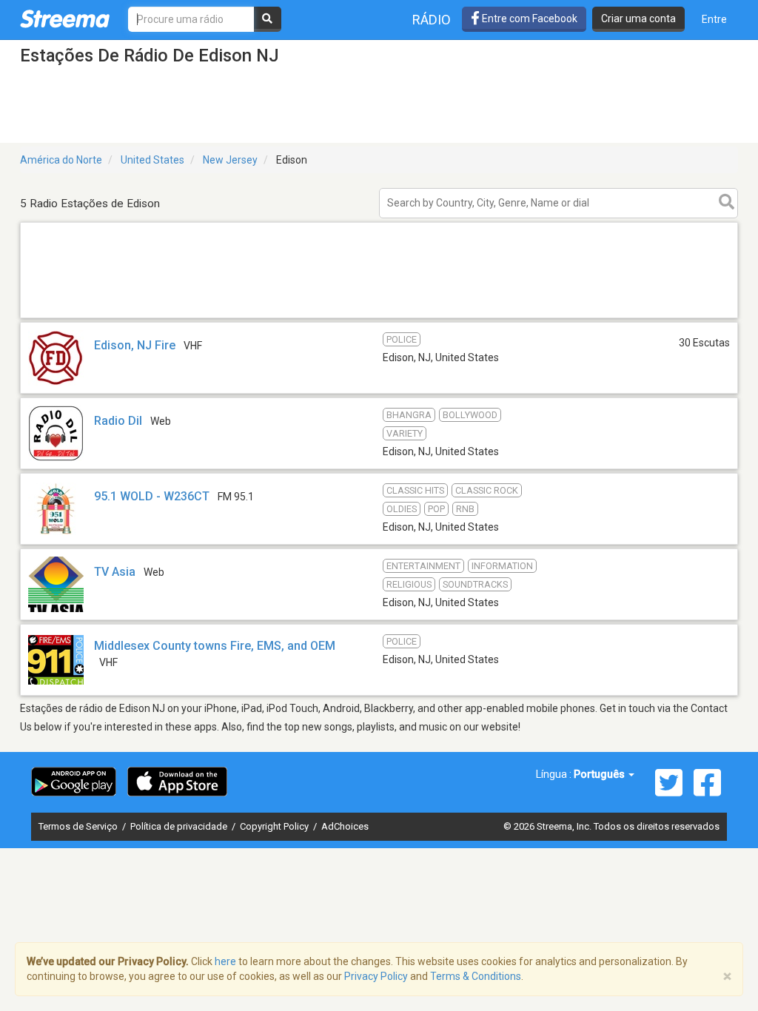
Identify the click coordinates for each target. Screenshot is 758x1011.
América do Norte (61, 160)
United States (152, 160)
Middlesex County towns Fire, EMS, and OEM (214, 646)
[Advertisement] (379, 317)
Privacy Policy (376, 976)
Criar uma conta (638, 18)
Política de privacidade (179, 826)
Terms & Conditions (475, 976)
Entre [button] (714, 19)
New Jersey (230, 160)
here (225, 961)
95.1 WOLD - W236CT (151, 496)
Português (600, 774)
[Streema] (65, 18)
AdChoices (345, 826)
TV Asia (114, 572)
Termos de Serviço (79, 826)
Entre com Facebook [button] (528, 18)
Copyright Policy (275, 826)
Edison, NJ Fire (134, 345)
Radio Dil (118, 421)
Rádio (431, 19)
